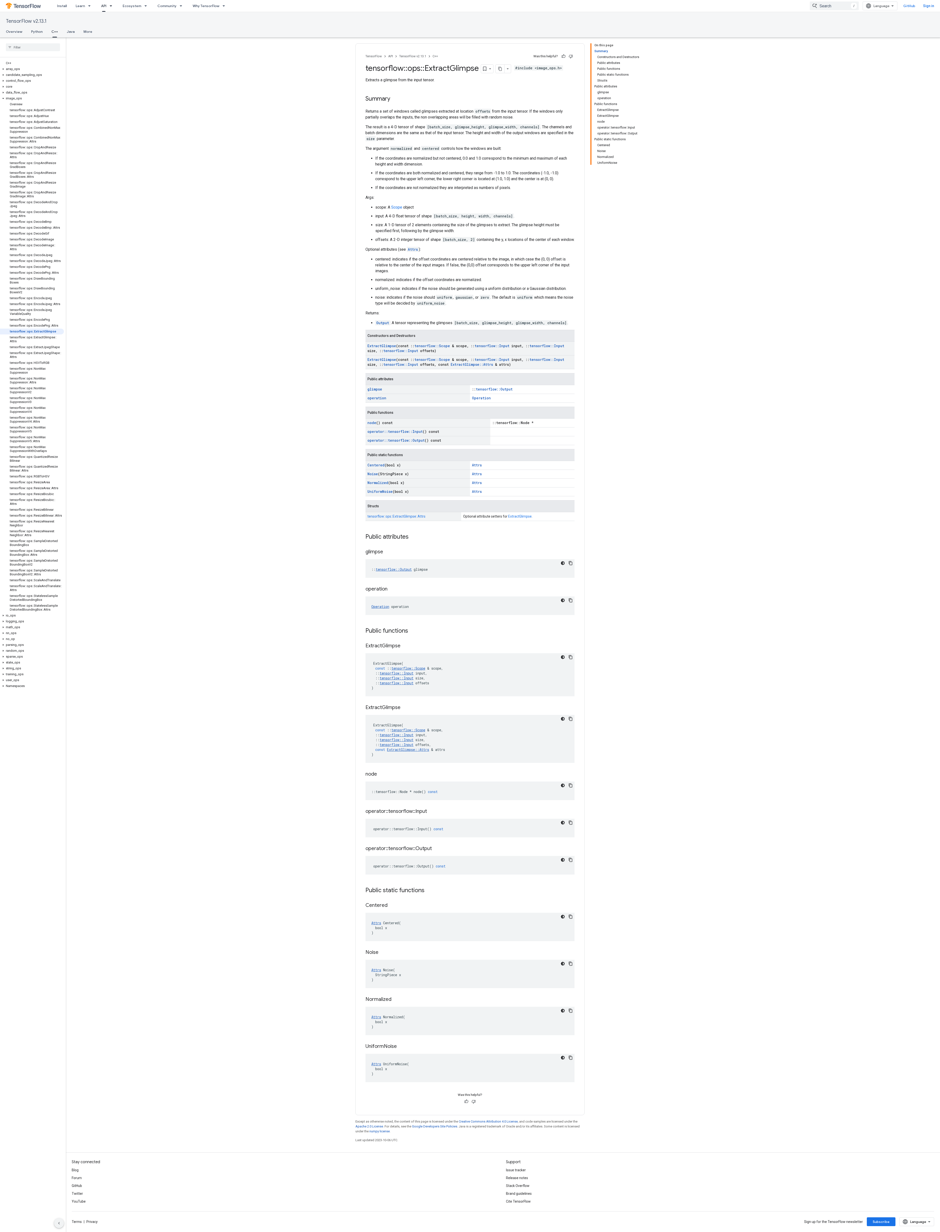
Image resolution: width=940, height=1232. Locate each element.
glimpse (374, 389)
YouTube (79, 1201)
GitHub (909, 6)
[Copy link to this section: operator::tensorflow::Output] (437, 849)
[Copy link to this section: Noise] (383, 953)
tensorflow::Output (494, 389)
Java (71, 31)
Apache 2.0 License (369, 1126)
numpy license (379, 1131)
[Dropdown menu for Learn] (91, 6)
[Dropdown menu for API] (112, 6)
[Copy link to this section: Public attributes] (413, 537)
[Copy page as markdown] (500, 69)
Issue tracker (516, 1170)
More (87, 31)
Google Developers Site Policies (434, 1126)
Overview (14, 31)
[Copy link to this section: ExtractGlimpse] (405, 646)
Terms (77, 1222)
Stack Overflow (517, 1186)
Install (62, 6)
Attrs (413, 249)
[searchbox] (33, 47)
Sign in (928, 6)
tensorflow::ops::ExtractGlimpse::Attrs (396, 516)
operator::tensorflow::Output (396, 440)
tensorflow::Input (492, 346)
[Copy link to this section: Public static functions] (429, 891)
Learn (80, 6)
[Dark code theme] (563, 563)
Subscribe (881, 1222)
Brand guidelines (519, 1194)
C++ (54, 31)
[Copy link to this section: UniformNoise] (402, 1047)
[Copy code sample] (571, 563)
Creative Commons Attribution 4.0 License (488, 1121)
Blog (75, 1170)
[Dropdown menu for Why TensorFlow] (225, 6)
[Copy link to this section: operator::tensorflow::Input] (432, 812)
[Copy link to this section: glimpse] (388, 552)
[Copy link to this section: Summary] (395, 99)
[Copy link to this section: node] (382, 774)
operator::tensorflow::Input (395, 431)
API (103, 6)
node (371, 422)
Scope (396, 207)
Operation (481, 398)
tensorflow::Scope (432, 346)
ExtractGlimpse (381, 346)
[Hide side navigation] (59, 1223)
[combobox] (834, 5)
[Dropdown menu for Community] (182, 6)
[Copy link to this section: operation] (392, 589)
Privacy (92, 1222)
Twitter (77, 1194)
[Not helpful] (571, 56)
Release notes (517, 1178)
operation (376, 398)
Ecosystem (132, 6)
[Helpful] (563, 56)
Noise (372, 474)
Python (37, 31)
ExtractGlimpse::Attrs (472, 364)
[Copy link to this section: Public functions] (413, 631)
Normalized (377, 482)
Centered (376, 465)
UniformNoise (380, 491)
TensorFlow (373, 56)
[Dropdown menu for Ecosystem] (147, 6)
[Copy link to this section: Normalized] (396, 1000)
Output (382, 322)
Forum (77, 1178)
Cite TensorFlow (518, 1201)
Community (166, 6)
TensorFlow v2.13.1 (26, 21)
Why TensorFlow (206, 6)
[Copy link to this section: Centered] (392, 906)
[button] (32, 69)
